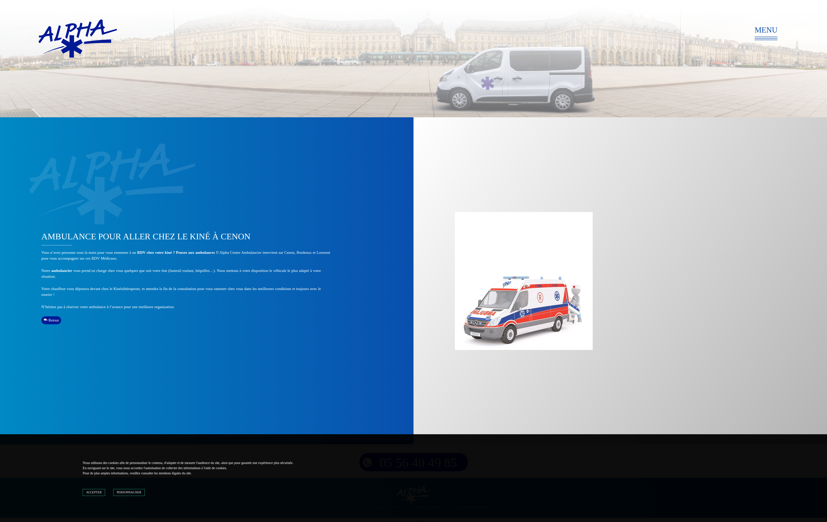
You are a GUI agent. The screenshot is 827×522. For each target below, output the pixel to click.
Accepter (94, 492)
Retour (53, 320)
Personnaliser (129, 492)
